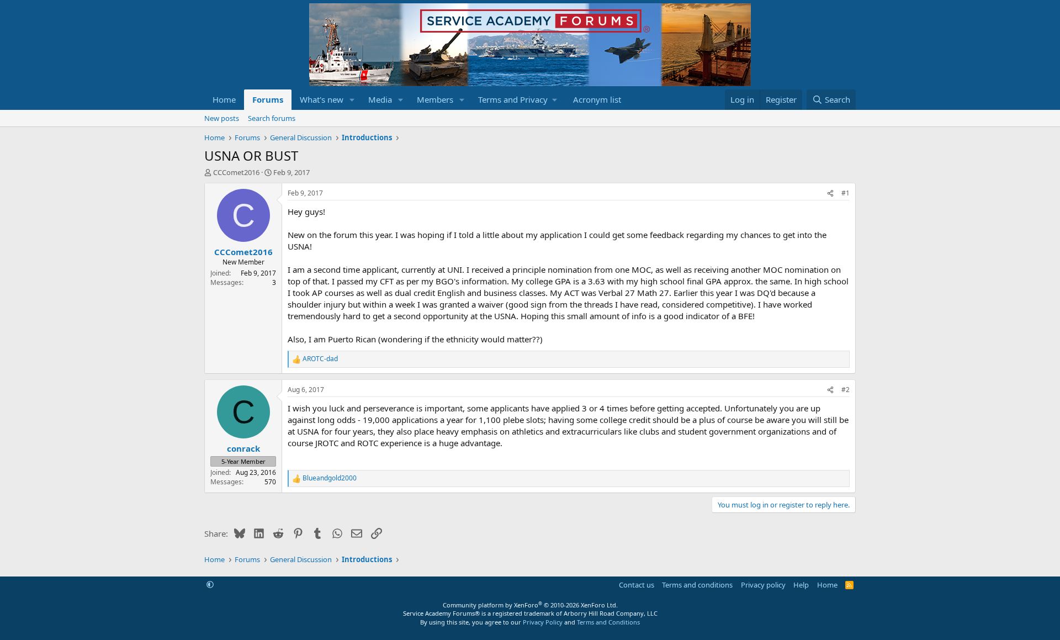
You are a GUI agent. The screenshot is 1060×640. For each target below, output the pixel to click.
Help (801, 585)
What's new (321, 99)
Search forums (271, 118)
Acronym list (597, 99)
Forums (267, 99)
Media (380, 99)
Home (224, 99)
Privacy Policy (543, 622)
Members (435, 99)
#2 (845, 389)
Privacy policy (763, 585)
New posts (221, 118)
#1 (845, 193)
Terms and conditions (697, 585)
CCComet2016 (236, 172)
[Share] (830, 193)
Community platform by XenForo (530, 605)
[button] (352, 99)
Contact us (636, 585)
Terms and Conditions (608, 622)
